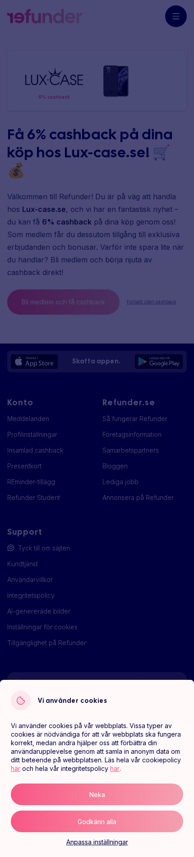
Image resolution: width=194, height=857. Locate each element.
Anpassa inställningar (97, 842)
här (15, 768)
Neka (97, 794)
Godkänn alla (97, 821)
